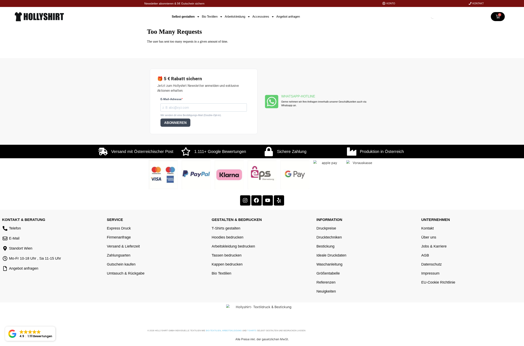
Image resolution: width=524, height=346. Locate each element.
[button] (30, 334)
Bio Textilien (210, 16)
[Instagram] (245, 200)
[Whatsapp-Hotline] (271, 101)
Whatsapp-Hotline (298, 96)
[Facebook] (256, 200)
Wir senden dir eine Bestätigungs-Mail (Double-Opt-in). (190, 115)
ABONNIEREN (175, 122)
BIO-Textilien (213, 330)
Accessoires (260, 16)
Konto (390, 3)
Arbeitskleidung (235, 16)
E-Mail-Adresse (171, 99)
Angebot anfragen (288, 16)
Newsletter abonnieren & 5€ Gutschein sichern (174, 3)
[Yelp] (279, 200)
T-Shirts (251, 330)
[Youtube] (268, 200)
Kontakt (478, 3)
